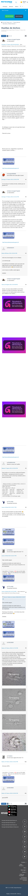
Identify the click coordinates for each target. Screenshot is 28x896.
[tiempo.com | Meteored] (4, 813)
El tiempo (5, 6)
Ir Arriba (3, 803)
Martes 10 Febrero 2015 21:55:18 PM (10, 761)
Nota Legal (23, 870)
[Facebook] (24, 826)
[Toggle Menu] (25, 10)
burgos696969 (12, 173)
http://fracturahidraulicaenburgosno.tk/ (10, 168)
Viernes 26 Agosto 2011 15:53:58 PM (10, 284)
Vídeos (16, 6)
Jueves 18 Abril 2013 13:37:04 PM (9, 591)
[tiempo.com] (6, 2)
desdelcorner (11, 462)
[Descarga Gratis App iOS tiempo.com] (12, 809)
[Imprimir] (25, 36)
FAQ (24, 867)
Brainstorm (11, 247)
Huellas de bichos (10, 28)
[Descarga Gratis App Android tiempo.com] (12, 806)
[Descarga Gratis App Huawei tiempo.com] (12, 812)
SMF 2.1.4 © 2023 (9, 887)
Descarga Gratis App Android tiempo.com (9, 820)
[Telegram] (24, 852)
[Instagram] (24, 831)
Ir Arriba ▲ (18, 893)
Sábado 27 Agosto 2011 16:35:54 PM (10, 468)
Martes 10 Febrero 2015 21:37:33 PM (10, 648)
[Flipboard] (24, 857)
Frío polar (10, 501)
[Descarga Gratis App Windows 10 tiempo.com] (12, 814)
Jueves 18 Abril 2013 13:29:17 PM (9, 507)
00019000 (11, 642)
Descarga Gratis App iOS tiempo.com (8, 822)
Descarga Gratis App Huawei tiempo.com (9, 824)
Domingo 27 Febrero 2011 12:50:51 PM (10, 179)
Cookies (23, 872)
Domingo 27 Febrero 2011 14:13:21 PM (10, 196)
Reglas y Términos (10, 893)
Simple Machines (17, 887)
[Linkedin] (24, 846)
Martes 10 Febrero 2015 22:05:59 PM (10, 793)
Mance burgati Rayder (14, 39)
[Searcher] (16, 2)
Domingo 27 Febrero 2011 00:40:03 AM (10, 44)
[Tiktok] (24, 836)
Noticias (11, 6)
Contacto (23, 862)
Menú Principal (5, 10)
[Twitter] (24, 821)
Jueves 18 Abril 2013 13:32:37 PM (9, 555)
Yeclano (10, 550)
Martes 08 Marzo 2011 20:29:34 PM (9, 253)
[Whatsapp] (24, 841)
